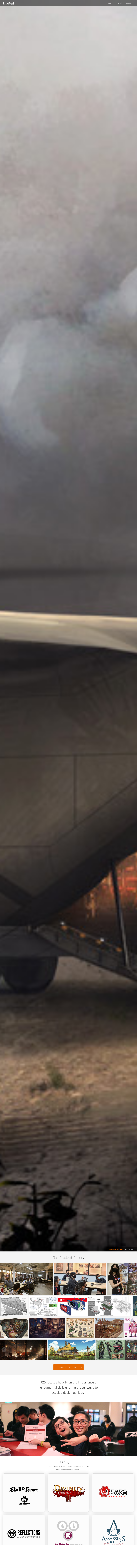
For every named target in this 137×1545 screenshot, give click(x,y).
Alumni (119, 3)
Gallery (110, 3)
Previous (3, 1279)
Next (132, 1279)
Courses (128, 3)
